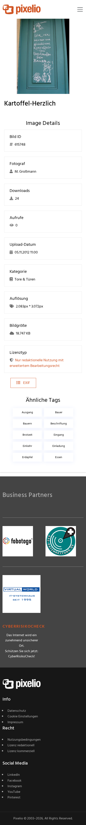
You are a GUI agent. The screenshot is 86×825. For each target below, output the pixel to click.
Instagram (15, 786)
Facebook (15, 780)
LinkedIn (14, 774)
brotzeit (27, 434)
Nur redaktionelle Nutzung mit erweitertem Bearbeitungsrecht (37, 363)
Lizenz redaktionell (21, 745)
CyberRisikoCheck (24, 626)
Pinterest (14, 797)
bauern (27, 423)
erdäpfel (27, 457)
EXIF (26, 383)
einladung (58, 446)
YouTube (14, 791)
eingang (59, 434)
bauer (58, 412)
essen (58, 457)
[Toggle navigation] (80, 9)
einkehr (27, 446)
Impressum (15, 722)
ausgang (27, 412)
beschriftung (59, 423)
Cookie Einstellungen (23, 716)
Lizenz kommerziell (21, 751)
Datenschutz (17, 710)
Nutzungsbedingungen (24, 739)
